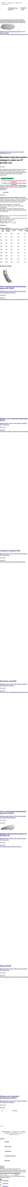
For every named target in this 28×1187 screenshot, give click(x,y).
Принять (18, 1173)
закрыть (2, 1167)
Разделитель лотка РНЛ (8, 681)
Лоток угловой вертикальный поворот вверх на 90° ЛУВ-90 (13, 287)
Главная (2, 19)
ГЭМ (19, 19)
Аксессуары (5, 840)
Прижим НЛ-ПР (5, 966)
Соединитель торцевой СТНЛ (10, 550)
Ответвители (5, 424)
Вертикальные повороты (14, 21)
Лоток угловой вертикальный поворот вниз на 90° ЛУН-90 (13, 812)
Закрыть (2, 1138)
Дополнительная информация (8, 1173)
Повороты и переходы (8, 685)
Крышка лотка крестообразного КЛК (10, 31)
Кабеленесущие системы (11, 19)
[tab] (15, 192)
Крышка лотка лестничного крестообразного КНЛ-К (9, 1097)
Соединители (6, 555)
